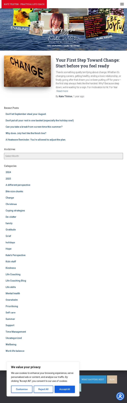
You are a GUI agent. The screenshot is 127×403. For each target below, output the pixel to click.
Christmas (11, 204)
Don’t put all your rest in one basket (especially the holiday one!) (40, 120)
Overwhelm (12, 300)
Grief (8, 236)
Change (10, 197)
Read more (62, 91)
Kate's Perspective (15, 255)
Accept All (64, 389)
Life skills (11, 287)
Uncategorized (14, 338)
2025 (8, 178)
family (9, 223)
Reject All (43, 389)
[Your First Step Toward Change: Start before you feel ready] (27, 71)
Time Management (16, 331)
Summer (10, 319)
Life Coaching (13, 274)
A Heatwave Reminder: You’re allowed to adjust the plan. (36, 139)
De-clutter (11, 217)
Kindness (11, 268)
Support (10, 325)
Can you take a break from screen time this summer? (34, 126)
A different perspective (18, 185)
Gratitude (11, 229)
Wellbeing (11, 344)
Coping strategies (15, 210)
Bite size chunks (14, 191)
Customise (22, 389)
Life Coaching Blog (16, 280)
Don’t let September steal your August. (26, 114)
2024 (8, 172)
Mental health (13, 293)
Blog (112, 379)
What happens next (93, 379)
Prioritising (12, 306)
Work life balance (15, 351)
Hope (8, 248)
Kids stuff (11, 261)
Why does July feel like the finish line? (26, 133)
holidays (10, 242)
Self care (10, 312)
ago (78, 96)
